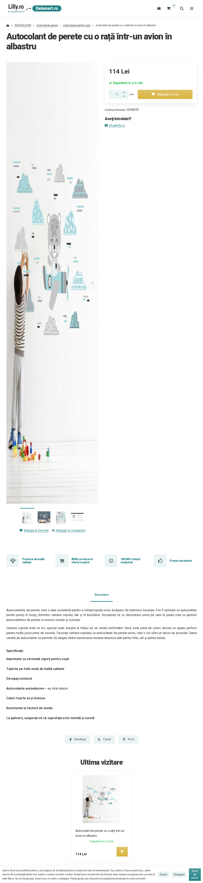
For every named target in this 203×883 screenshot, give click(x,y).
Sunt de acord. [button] (195, 874)
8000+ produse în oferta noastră (82, 561)
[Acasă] (34, 8)
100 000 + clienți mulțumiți (130, 561)
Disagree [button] (179, 874)
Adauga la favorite (36, 530)
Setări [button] (163, 874)
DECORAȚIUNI (22, 25)
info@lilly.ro (117, 125)
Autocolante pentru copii (76, 25)
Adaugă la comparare (70, 530)
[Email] (159, 8)
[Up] (125, 92)
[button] (92, 283)
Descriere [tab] (102, 595)
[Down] (125, 96)
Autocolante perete (47, 25)
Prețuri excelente (181, 560)
